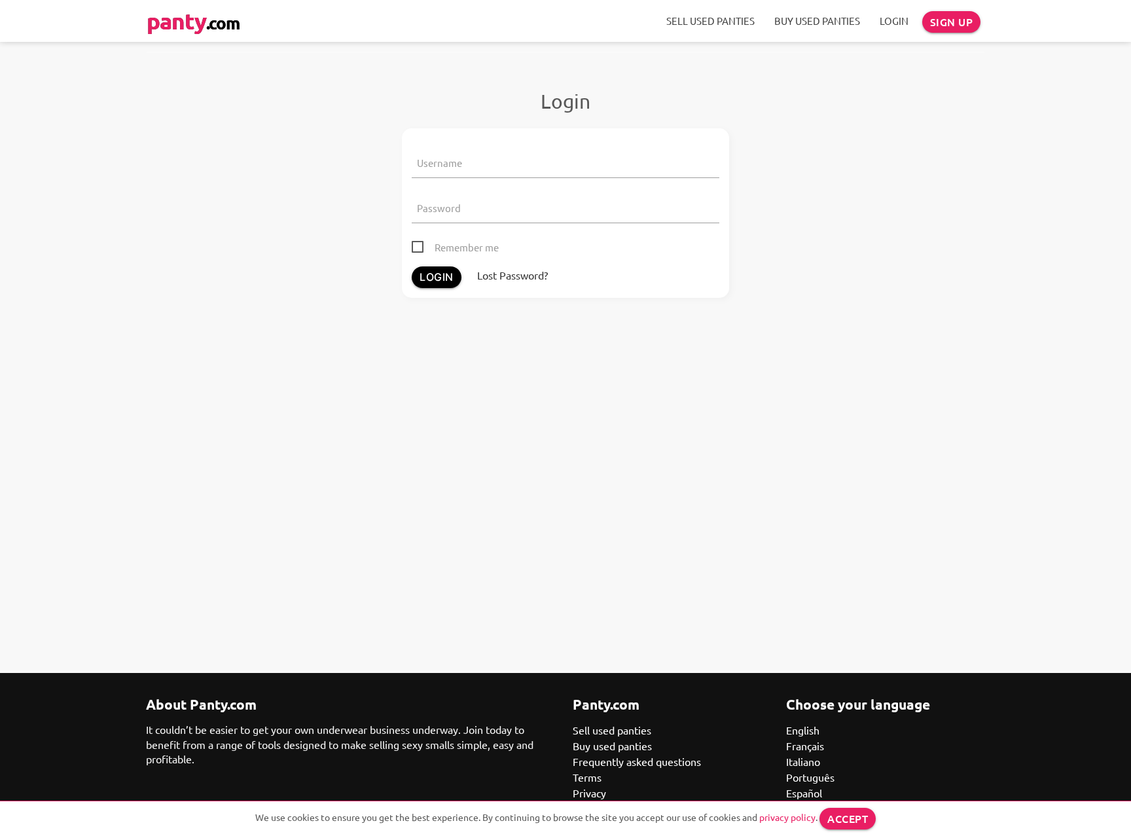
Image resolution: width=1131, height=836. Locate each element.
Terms (587, 777)
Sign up (951, 21)
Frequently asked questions (637, 761)
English (802, 729)
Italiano (803, 761)
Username (439, 162)
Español (804, 792)
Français (805, 745)
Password (439, 208)
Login (894, 20)
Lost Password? (512, 275)
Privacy (589, 792)
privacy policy (787, 817)
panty (193, 21)
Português (810, 777)
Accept (847, 818)
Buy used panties (817, 20)
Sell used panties (710, 20)
